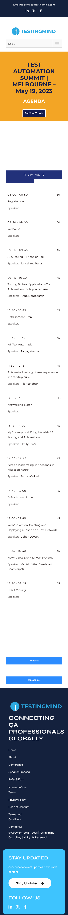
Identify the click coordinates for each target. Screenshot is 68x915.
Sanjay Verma (30, 351)
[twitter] (18, 907)
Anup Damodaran (32, 296)
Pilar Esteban (29, 383)
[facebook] (25, 907)
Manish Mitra (29, 564)
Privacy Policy (17, 799)
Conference (15, 764)
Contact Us (15, 826)
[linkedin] (10, 907)
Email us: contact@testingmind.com (34, 4)
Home (12, 750)
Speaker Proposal (19, 772)
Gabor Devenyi (30, 536)
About (12, 757)
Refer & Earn (16, 779)
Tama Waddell (30, 476)
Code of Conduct (18, 807)
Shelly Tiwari (29, 444)
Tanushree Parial (31, 263)
